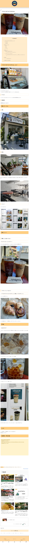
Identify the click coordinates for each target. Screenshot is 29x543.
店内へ (6, 47)
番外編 (5, 57)
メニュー (6, 48)
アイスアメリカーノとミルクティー (11, 52)
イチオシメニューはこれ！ (9, 53)
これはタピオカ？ (8, 58)
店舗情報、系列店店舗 (7, 60)
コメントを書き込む (14, 530)
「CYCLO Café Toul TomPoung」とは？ (9, 40)
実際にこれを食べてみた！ (9, 51)
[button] (26, 271)
